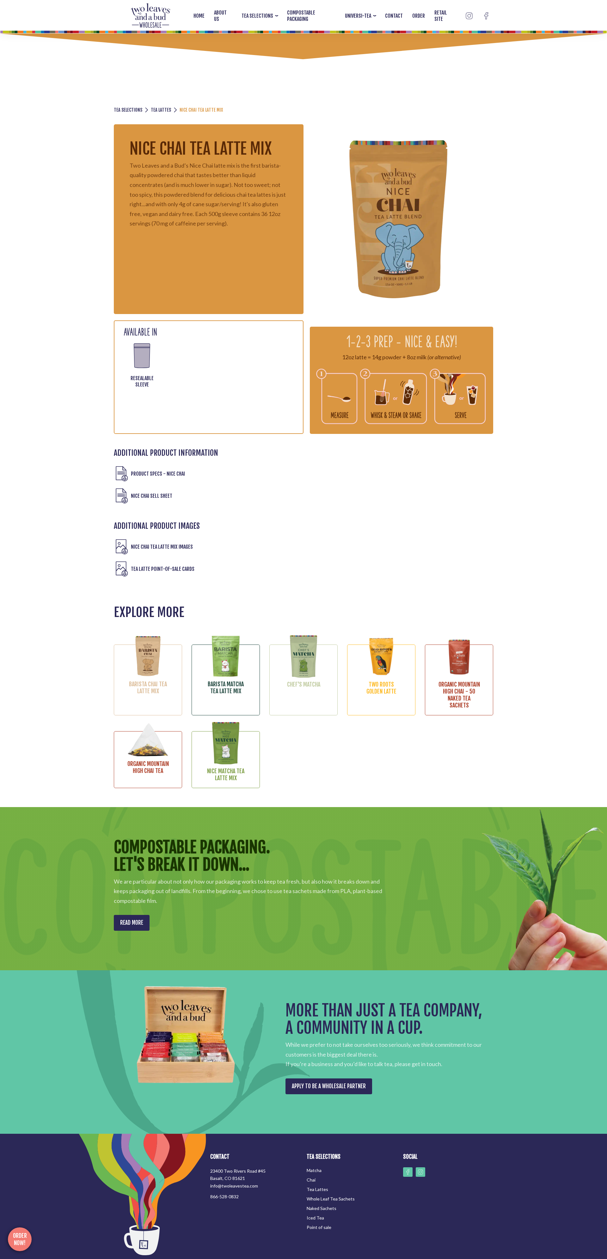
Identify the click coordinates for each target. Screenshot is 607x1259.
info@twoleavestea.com (234, 1185)
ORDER (418, 16)
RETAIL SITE (440, 15)
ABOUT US (220, 15)
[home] (150, 16)
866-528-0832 (224, 1196)
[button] (258, 15)
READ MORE (131, 922)
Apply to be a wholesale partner (329, 1086)
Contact (394, 16)
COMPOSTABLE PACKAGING (301, 15)
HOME (199, 16)
